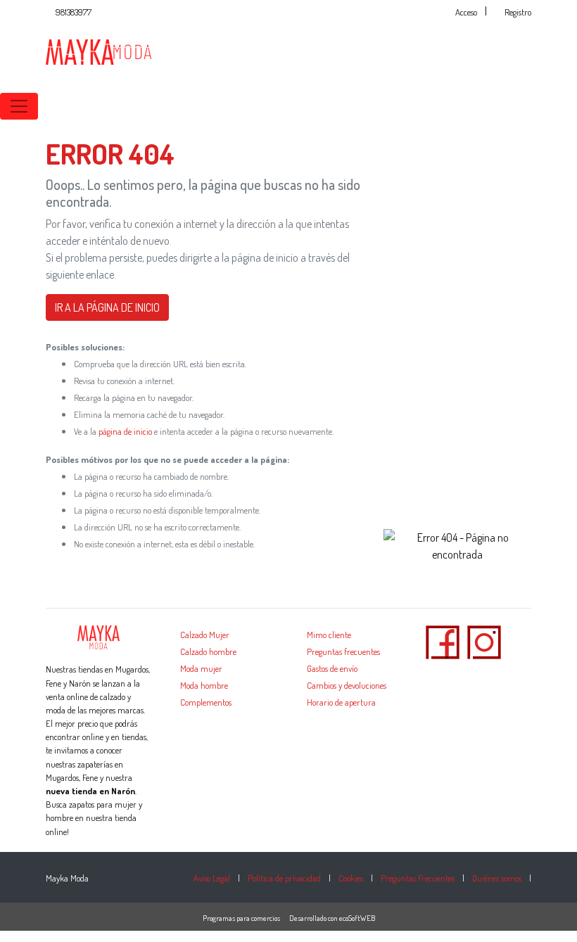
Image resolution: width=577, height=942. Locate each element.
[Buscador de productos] (548, 106)
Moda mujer (201, 668)
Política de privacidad (284, 878)
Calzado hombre (208, 651)
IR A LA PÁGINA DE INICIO (107, 307)
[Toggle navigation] (19, 106)
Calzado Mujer (204, 634)
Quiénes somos (496, 878)
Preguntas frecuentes (343, 651)
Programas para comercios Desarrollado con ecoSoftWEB (289, 918)
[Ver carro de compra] (571, 106)
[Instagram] (484, 641)
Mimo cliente (329, 634)
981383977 (73, 12)
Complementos (206, 702)
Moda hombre (204, 685)
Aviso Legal (212, 878)
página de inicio (125, 431)
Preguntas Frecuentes (418, 878)
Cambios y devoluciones (346, 685)
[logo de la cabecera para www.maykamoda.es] (98, 51)
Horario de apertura (341, 702)
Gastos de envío (332, 668)
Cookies (350, 878)
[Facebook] (442, 641)
